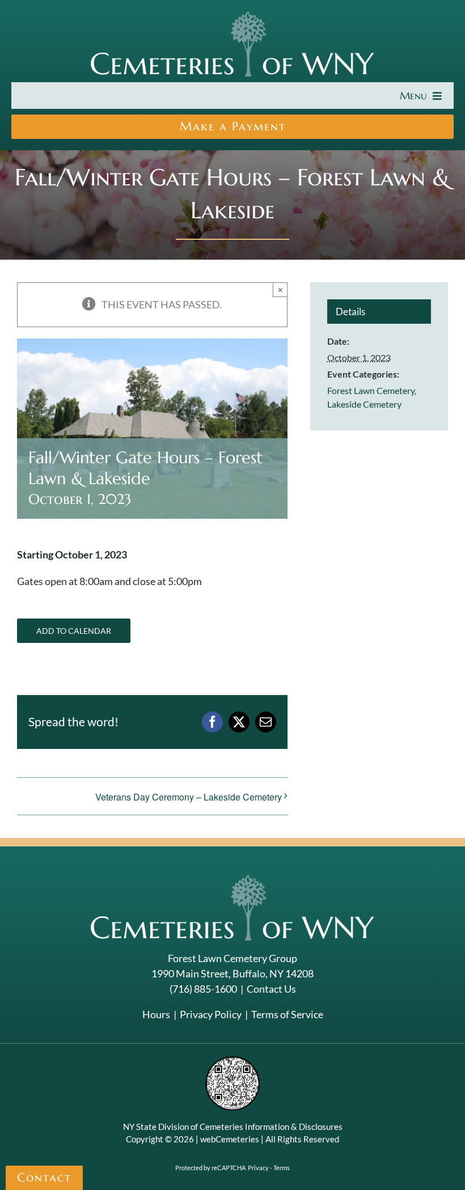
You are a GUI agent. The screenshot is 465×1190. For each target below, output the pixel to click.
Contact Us (271, 989)
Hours (156, 1014)
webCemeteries (229, 1139)
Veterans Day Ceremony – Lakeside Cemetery (188, 796)
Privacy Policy (211, 1014)
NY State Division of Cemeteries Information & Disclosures (233, 1126)
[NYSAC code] (232, 1060)
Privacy (258, 1167)
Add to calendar (73, 631)
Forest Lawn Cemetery (371, 390)
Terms (281, 1167)
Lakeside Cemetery (364, 404)
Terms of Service (287, 1014)
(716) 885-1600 (203, 989)
